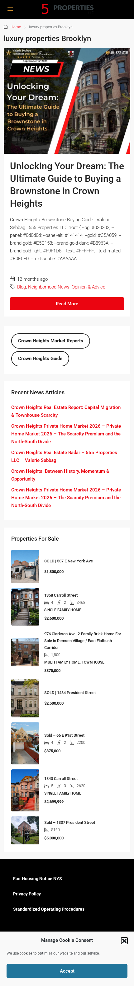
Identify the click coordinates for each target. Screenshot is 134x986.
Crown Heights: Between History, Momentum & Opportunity (60, 475)
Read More (67, 304)
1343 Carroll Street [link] (61, 778)
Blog (21, 287)
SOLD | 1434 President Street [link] (70, 692)
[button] (124, 940)
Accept (67, 971)
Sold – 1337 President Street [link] (69, 822)
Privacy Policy (27, 893)
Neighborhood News (48, 287)
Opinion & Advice (88, 287)
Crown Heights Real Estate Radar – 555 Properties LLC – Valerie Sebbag (64, 456)
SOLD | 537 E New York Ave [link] (68, 561)
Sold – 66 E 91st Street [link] (64, 735)
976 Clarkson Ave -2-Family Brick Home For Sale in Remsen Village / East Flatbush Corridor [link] (82, 641)
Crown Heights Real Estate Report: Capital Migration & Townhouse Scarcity (66, 411)
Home (16, 27)
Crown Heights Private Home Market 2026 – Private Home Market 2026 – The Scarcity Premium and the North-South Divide (66, 433)
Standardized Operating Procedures (48, 909)
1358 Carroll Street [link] (61, 595)
